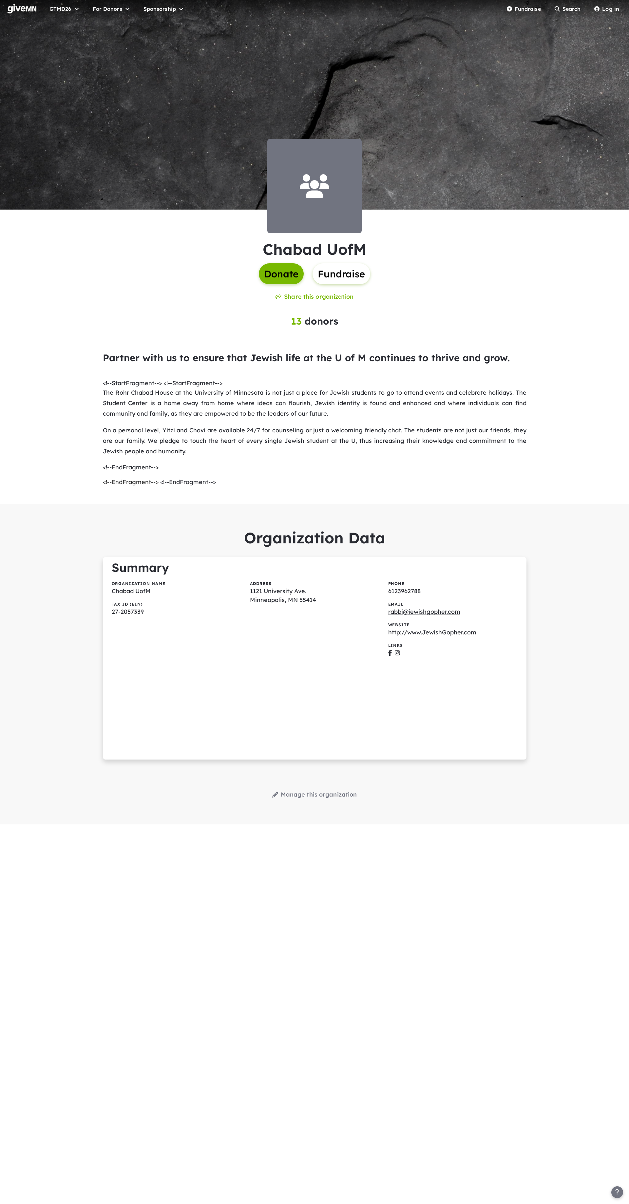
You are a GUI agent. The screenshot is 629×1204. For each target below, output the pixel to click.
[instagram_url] (397, 653)
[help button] (617, 1192)
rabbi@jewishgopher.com (424, 611)
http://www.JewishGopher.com (432, 632)
